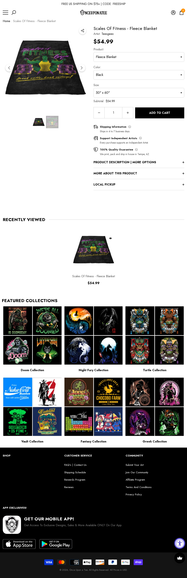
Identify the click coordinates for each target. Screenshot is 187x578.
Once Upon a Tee (78, 570)
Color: (97, 67)
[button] (13, 12)
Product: (99, 49)
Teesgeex (108, 34)
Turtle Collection (154, 370)
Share (82, 30)
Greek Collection (155, 441)
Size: (97, 85)
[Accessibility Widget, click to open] (179, 543)
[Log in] (173, 12)
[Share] (82, 30)
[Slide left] (9, 67)
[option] (45, 67)
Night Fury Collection (93, 370)
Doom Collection (32, 370)
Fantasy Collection (93, 441)
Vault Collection (32, 441)
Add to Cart (159, 113)
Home (6, 21)
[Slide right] (81, 67)
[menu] (5, 12)
